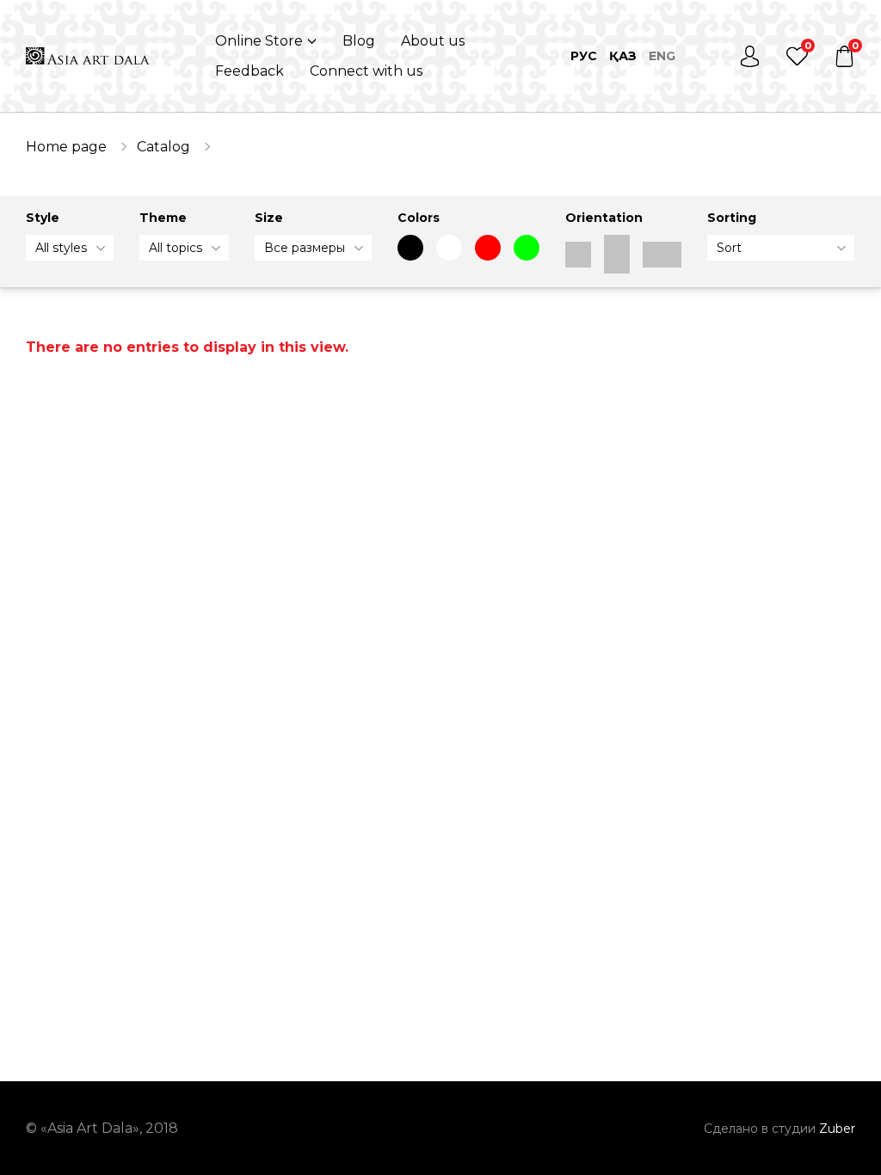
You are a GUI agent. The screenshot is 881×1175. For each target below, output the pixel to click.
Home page (66, 146)
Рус (583, 56)
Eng (662, 56)
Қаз (623, 56)
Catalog (163, 146)
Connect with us (366, 71)
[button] (266, 41)
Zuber (837, 1128)
